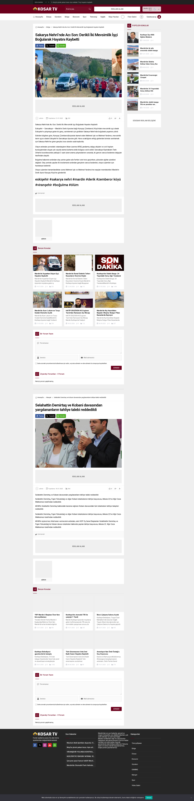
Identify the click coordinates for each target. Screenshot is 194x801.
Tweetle (52, 46)
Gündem (135, 764)
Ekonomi (135, 759)
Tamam (148, 798)
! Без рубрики (137, 743)
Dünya (134, 754)
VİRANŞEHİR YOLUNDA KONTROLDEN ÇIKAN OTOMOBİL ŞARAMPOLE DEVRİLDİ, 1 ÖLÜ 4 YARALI (75, 2)
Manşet (48, 397)
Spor (133, 780)
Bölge (48, 27)
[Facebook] (35, 745)
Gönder (62, 46)
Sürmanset (41, 193)
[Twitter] (40, 745)
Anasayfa (40, 27)
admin (41, 118)
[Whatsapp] (55, 745)
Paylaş (41, 46)
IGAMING (135, 769)
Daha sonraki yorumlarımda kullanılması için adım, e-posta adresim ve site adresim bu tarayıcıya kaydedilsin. (72, 363)
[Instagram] (45, 745)
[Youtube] (50, 745)
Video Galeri (136, 785)
